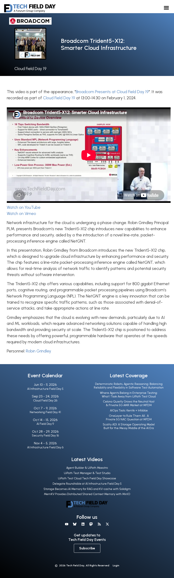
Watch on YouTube (24, 207)
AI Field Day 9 (45, 424)
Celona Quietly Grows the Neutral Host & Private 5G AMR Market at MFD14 (128, 403)
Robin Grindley (38, 351)
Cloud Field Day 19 (30, 68)
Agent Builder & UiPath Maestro (87, 468)
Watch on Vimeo (21, 213)
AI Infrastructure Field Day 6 (45, 447)
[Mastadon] (91, 524)
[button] (166, 7)
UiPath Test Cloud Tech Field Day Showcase (87, 478)
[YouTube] (66, 524)
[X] (107, 524)
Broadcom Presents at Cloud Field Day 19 (112, 91)
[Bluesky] (74, 524)
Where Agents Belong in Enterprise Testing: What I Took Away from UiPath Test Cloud (129, 394)
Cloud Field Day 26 (45, 400)
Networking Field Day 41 (45, 412)
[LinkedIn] (83, 524)
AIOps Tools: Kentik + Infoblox (129, 410)
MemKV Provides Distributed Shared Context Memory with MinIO (87, 494)
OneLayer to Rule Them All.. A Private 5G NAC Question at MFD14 (129, 417)
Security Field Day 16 (45, 435)
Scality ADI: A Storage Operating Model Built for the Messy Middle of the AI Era (129, 426)
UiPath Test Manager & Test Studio (87, 473)
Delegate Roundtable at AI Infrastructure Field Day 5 (87, 483)
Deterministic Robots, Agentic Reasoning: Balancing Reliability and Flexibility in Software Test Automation (129, 385)
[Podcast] (99, 524)
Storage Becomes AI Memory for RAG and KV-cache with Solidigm (87, 489)
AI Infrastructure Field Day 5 (45, 389)
